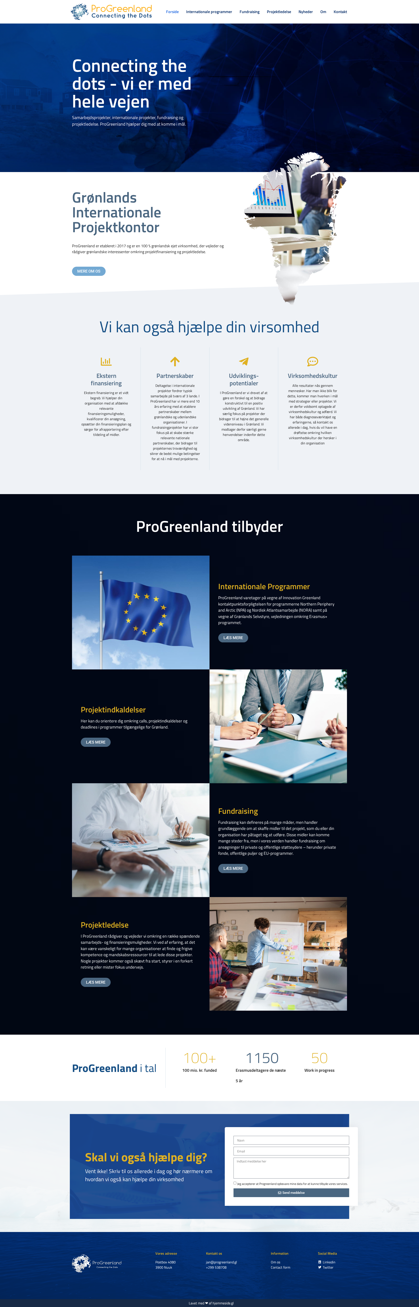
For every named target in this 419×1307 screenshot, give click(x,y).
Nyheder (306, 12)
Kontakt (340, 12)
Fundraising (249, 12)
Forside (172, 12)
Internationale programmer (209, 12)
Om (323, 12)
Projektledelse (279, 12)
